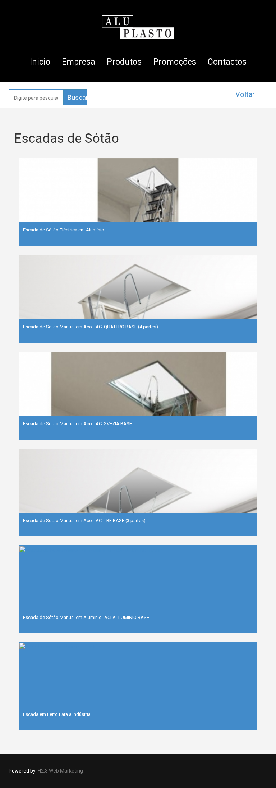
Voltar (245, 94)
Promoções (174, 62)
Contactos (227, 62)
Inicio (40, 62)
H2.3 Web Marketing (60, 771)
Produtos (124, 62)
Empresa (78, 62)
